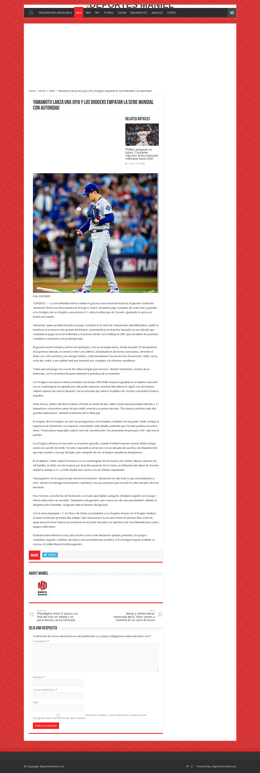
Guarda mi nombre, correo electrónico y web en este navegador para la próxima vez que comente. (89, 716)
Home (32, 90)
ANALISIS (157, 12)
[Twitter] (187, 766)
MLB (78, 12)
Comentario (41, 641)
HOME (31, 12)
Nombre (39, 677)
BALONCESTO (139, 12)
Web (35, 702)
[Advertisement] (130, 58)
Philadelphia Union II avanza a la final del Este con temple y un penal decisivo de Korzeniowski (57, 615)
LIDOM (122, 12)
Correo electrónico (45, 689)
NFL (97, 12)
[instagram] (191, 766)
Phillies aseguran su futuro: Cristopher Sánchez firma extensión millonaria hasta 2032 (141, 154)
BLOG (42, 90)
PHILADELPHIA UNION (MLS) (55, 12)
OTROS (171, 12)
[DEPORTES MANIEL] (130, 6)
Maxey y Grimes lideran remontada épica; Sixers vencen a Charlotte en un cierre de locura (134, 615)
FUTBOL (109, 12)
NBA (88, 12)
